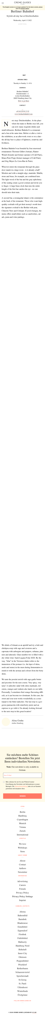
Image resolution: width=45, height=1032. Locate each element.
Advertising (22, 881)
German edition (25, 8)
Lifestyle (22, 838)
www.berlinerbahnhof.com (23, 114)
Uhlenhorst (23, 987)
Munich (22, 823)
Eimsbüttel (22, 926)
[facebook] (14, 1006)
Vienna (22, 827)
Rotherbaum (22, 968)
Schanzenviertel (22, 972)
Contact (22, 864)
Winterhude (22, 991)
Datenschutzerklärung (21, 786)
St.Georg (22, 979)
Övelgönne (22, 994)
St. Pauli (22, 983)
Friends (22, 888)
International (22, 834)
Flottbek (22, 934)
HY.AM (34, 1012)
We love (22, 843)
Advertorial (22, 24)
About (22, 860)
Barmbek (23, 919)
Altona (22, 911)
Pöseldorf (22, 964)
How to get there (23, 101)
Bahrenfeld (22, 915)
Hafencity (22, 941)
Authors (22, 868)
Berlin (22, 811)
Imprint (22, 900)
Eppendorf (22, 930)
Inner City (22, 953)
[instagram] (20, 1006)
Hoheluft (22, 949)
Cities (22, 806)
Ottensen (22, 957)
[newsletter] (30, 1006)
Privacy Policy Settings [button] (22, 896)
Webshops (22, 847)
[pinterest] (25, 1006)
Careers (22, 885)
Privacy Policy (22, 892)
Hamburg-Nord (22, 945)
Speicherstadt (22, 975)
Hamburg (22, 815)
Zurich (23, 830)
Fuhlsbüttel (22, 938)
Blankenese (22, 922)
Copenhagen (22, 819)
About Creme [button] (22, 855)
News (22, 851)
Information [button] (22, 875)
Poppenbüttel (22, 960)
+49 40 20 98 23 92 (22, 111)
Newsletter (22, 872)
